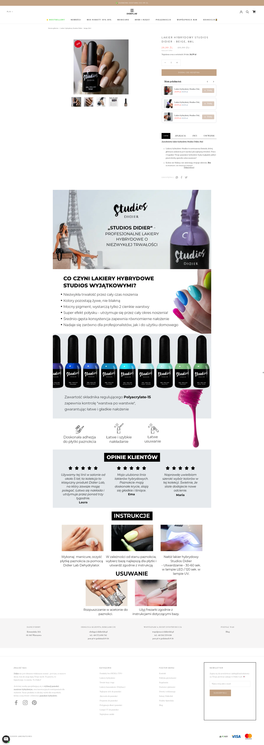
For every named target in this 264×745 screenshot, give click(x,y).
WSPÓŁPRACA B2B (187, 20)
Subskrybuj (220, 693)
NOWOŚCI (76, 20)
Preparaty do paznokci (109, 701)
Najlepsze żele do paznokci (110, 692)
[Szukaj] (247, 11)
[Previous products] (207, 82)
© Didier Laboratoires (20, 736)
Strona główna (53, 28)
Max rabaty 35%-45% (99, 20)
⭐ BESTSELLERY (55, 20)
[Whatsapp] (176, 177)
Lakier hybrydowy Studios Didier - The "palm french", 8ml (187, 115)
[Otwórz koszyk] (254, 11)
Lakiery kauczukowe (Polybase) (112, 687)
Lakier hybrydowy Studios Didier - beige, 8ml (75, 28)
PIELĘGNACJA (163, 20)
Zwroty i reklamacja (167, 692)
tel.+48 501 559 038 (163, 635)
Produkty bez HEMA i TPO (111, 674)
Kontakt (162, 674)
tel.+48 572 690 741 (98, 635)
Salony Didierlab (166, 696)
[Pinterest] (34, 702)
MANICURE (123, 20)
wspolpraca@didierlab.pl (163, 632)
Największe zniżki (107, 714)
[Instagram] (25, 702)
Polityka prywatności (167, 678)
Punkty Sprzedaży (166, 701)
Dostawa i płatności (167, 687)
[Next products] (214, 82)
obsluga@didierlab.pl (98, 632)
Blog (228, 632)
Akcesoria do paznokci (108, 696)
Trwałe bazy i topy (107, 683)
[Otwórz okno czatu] (6, 739)
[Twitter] (186, 177)
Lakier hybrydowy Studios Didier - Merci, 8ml (187, 89)
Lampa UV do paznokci (109, 710)
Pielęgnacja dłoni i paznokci (111, 705)
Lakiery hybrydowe (107, 678)
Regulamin (163, 683)
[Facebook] (181, 177)
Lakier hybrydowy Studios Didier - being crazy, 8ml (187, 102)
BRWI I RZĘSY (142, 20)
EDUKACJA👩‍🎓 (210, 20)
